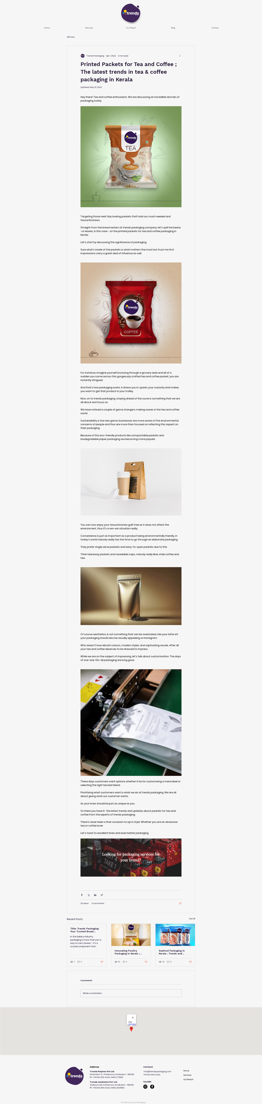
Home (186, 1070)
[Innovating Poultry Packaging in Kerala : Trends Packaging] (131, 935)
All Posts (71, 37)
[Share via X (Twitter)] (88, 895)
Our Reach (188, 1079)
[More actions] (179, 55)
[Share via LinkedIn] (95, 895)
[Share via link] (102, 895)
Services (187, 1075)
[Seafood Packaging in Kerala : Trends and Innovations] (175, 935)
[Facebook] (152, 1087)
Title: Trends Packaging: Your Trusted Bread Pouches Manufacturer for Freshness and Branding (86, 930)
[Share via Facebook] (82, 895)
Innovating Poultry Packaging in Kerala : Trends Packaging (127, 952)
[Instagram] (145, 1087)
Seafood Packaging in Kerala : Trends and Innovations (172, 952)
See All (192, 918)
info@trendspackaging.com (157, 1071)
